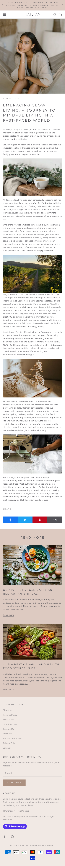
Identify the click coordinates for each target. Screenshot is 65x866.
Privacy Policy (9, 743)
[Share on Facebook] (10, 520)
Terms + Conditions (12, 738)
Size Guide (8, 719)
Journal (7, 748)
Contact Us (8, 729)
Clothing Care (10, 724)
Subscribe (14, 782)
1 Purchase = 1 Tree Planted (16, 811)
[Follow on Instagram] (12, 836)
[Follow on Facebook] (4, 836)
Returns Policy (10, 715)
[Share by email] (54, 520)
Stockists (7, 733)
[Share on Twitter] (25, 520)
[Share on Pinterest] (40, 520)
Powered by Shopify (42, 845)
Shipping (7, 710)
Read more (8, 615)
